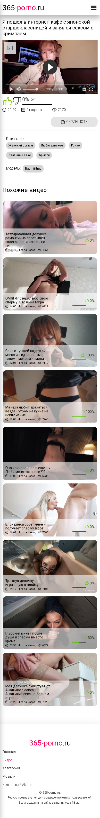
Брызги (44, 155)
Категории (11, 768)
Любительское (52, 145)
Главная (9, 752)
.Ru (50, 743)
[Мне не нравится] (17, 100)
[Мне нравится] (7, 100)
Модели (8, 776)
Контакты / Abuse (17, 785)
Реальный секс (19, 155)
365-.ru (23, 7)
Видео (7, 760)
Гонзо (75, 145)
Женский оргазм (20, 145)
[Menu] (93, 8)
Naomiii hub (33, 168)
